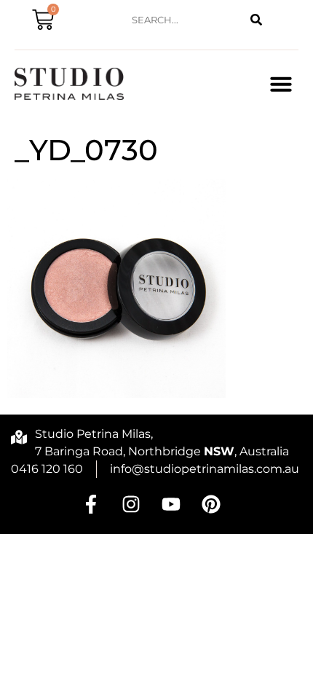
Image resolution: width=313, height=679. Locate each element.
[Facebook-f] (91, 504)
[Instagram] (131, 504)
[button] (281, 83)
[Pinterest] (211, 504)
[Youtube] (171, 504)
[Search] (256, 20)
